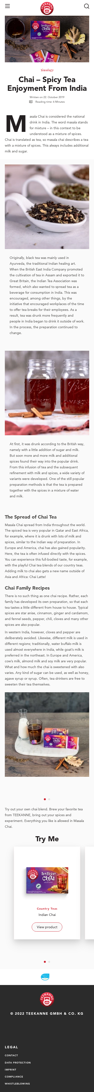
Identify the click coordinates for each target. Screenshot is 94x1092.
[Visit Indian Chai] (47, 893)
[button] (7, 6)
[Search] (86, 6)
